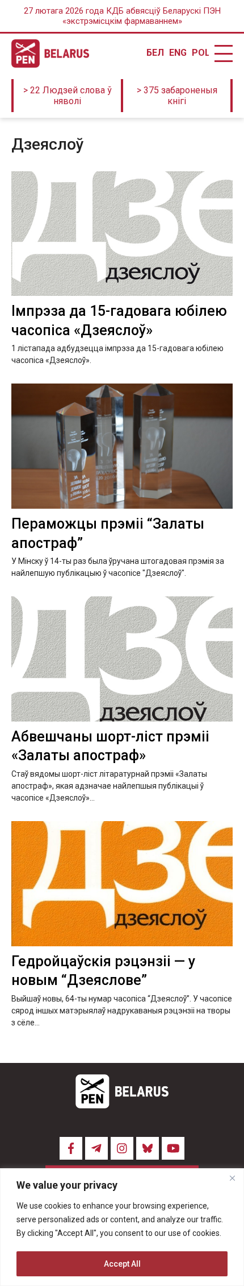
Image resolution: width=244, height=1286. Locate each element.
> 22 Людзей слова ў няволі (67, 95)
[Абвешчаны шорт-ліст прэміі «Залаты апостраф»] (122, 658)
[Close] (232, 1178)
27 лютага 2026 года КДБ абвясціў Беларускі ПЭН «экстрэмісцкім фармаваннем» (122, 16)
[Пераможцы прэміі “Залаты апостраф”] (122, 446)
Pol (200, 52)
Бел (154, 52)
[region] (122, 1227)
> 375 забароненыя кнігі (177, 95)
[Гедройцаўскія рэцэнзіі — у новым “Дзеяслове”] (122, 883)
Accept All (122, 1263)
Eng (177, 52)
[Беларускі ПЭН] (50, 53)
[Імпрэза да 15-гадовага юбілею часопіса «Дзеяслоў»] (122, 233)
